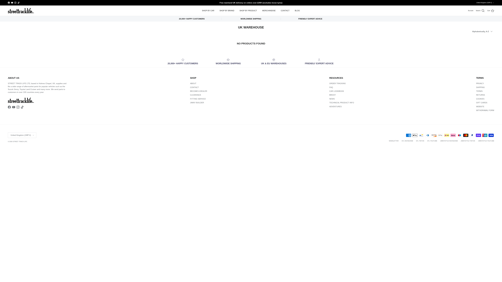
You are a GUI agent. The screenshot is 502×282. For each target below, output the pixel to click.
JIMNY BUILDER (197, 103)
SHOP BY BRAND (226, 11)
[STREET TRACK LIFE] (21, 10)
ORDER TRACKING (337, 83)
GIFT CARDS (481, 103)
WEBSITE (480, 106)
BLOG (297, 11)
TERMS (479, 91)
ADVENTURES (335, 106)
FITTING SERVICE (198, 99)
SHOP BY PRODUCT (248, 11)
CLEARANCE (195, 95)
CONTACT (285, 11)
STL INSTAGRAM (407, 141)
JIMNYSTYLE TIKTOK (468, 141)
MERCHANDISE (269, 11)
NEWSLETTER (394, 141)
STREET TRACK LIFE (20, 141)
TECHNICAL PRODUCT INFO (341, 103)
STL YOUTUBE (432, 141)
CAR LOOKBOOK (336, 91)
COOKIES (480, 99)
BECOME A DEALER (198, 91)
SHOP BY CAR (208, 11)
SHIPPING (480, 87)
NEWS (332, 99)
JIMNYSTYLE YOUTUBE (486, 141)
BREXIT (332, 95)
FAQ (331, 87)
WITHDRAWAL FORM (485, 110)
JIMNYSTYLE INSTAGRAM (449, 141)
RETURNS (480, 95)
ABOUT (193, 83)
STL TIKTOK (420, 141)
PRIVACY (480, 83)
